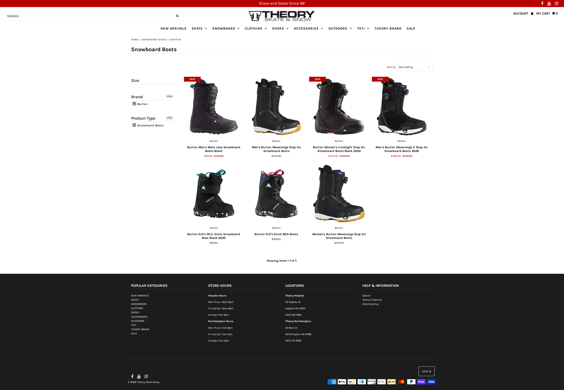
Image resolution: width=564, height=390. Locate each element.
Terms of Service (372, 299)
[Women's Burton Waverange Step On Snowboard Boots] (339, 194)
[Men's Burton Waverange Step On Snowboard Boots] (276, 107)
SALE (411, 28)
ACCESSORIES (306, 28)
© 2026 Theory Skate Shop (144, 382)
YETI (361, 28)
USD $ (426, 371)
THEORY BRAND (388, 28)
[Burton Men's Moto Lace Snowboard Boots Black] (214, 107)
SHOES (278, 28)
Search (366, 295)
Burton (142, 104)
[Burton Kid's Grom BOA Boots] (276, 194)
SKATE (197, 28)
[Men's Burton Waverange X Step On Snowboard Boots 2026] (401, 107)
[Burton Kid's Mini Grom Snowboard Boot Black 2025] (214, 194)
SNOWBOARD (223, 28)
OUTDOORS (337, 28)
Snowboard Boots (154, 39)
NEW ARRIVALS (174, 28)
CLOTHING (253, 28)
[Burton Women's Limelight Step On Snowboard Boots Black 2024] (339, 107)
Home (134, 39)
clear (170, 96)
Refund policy (370, 304)
